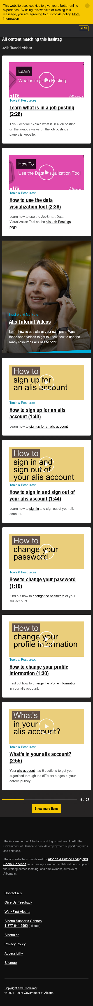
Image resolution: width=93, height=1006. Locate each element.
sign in (34, 508)
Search (71, 30)
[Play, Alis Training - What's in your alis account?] (13, 739)
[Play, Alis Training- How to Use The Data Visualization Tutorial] (13, 185)
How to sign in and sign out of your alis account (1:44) (42, 495)
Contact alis (13, 892)
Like (60, 29)
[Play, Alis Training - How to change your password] (13, 564)
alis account (26, 770)
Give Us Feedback (18, 902)
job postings (59, 129)
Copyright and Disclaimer (21, 988)
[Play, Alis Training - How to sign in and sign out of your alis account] (13, 477)
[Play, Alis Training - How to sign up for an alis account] (13, 395)
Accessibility (14, 953)
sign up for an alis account (48, 426)
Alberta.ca (12, 934)
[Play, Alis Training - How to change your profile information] (13, 652)
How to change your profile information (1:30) (38, 669)
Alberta (12, 30)
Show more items (46, 808)
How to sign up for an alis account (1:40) (37, 413)
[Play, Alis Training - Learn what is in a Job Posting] (13, 92)
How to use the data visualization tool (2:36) (35, 203)
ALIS (28, 30)
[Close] (87, 5)
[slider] (40, 93)
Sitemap (11, 962)
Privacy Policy (15, 943)
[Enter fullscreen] (79, 92)
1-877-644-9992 (16, 925)
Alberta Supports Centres (23, 920)
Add (48, 30)
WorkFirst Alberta (17, 911)
